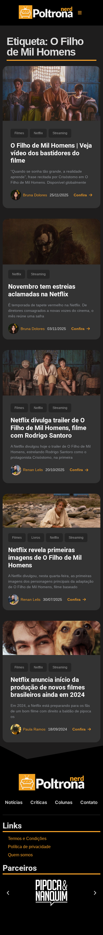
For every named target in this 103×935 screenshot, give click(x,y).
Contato (88, 802)
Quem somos (20, 855)
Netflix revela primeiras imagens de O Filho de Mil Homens (45, 557)
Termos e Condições (27, 838)
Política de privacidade (29, 846)
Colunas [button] (63, 802)
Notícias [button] (13, 802)
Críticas (38, 802)
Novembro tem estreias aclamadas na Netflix (41, 290)
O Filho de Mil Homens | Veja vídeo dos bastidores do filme (51, 153)
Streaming (60, 133)
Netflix (38, 133)
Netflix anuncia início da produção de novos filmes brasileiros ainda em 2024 (48, 687)
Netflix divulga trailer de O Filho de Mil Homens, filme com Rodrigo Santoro (48, 428)
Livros (35, 537)
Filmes (19, 133)
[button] (80, 12)
